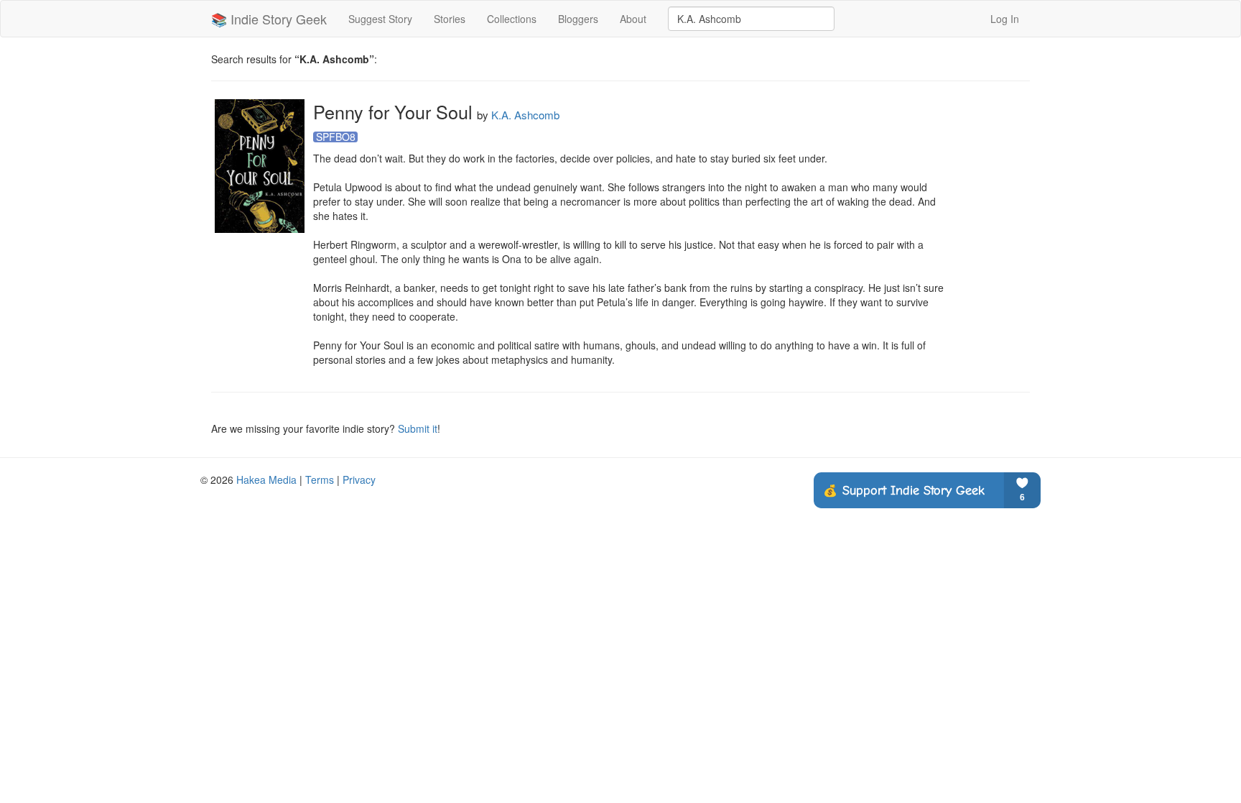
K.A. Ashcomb (525, 114)
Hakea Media (266, 479)
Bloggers (578, 19)
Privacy (359, 479)
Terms (319, 479)
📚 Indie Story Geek (269, 18)
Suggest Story (380, 19)
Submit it (417, 428)
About (633, 19)
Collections (511, 19)
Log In (1004, 19)
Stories (449, 19)
